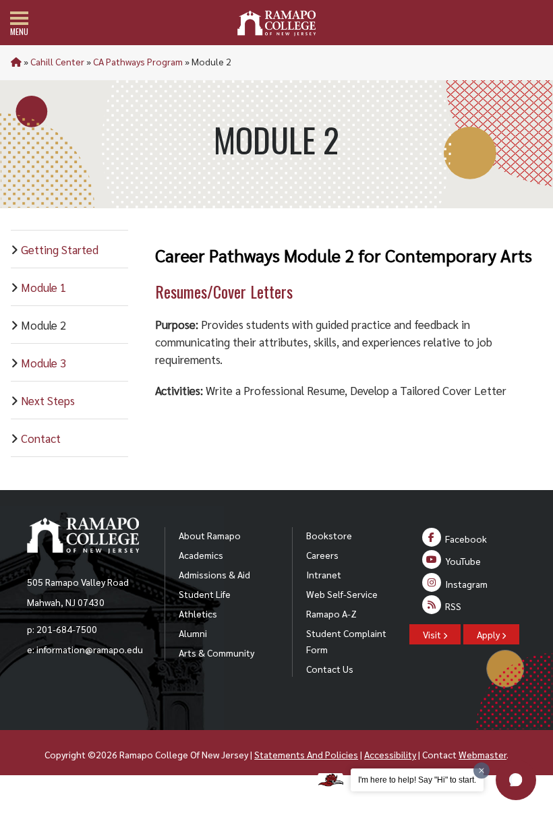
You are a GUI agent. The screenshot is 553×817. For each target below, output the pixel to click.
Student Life (205, 594)
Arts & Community (216, 652)
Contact (41, 438)
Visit (433, 634)
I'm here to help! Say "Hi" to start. (417, 780)
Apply (489, 634)
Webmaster (482, 754)
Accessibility (390, 754)
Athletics (198, 613)
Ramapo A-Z (331, 613)
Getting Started (59, 249)
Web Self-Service (342, 594)
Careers (322, 555)
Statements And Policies (306, 754)
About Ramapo (210, 535)
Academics (201, 555)
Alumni (193, 633)
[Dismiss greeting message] (481, 770)
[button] (516, 780)
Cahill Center (57, 61)
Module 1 (43, 287)
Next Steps (48, 400)
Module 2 (43, 325)
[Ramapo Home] (276, 23)
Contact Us (329, 669)
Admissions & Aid (214, 574)
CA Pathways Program (138, 61)
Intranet (323, 574)
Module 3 (43, 362)
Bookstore (329, 535)
